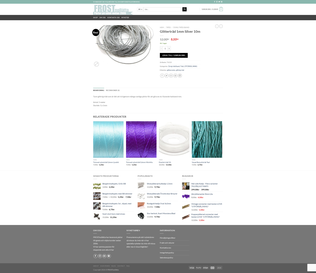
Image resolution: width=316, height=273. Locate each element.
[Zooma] (96, 64)
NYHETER (125, 18)
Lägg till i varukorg (173, 55)
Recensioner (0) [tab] (113, 90)
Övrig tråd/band (181, 27)
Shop (95, 18)
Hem (162, 27)
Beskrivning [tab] (98, 90)
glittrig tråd (180, 70)
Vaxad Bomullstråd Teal (201, 162)
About (96, 266)
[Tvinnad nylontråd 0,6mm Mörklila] (141, 139)
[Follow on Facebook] (214, 2)
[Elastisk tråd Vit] (174, 139)
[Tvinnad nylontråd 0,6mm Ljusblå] (108, 139)
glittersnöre (171, 70)
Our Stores (105, 266)
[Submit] (184, 9)
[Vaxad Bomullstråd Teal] (207, 139)
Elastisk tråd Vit (165, 162)
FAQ (128, 266)
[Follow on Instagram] (217, 2)
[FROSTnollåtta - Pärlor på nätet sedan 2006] (113, 9)
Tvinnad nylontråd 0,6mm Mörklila (139, 162)
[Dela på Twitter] (167, 76)
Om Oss (102, 18)
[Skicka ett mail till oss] (221, 2)
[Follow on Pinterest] (109, 256)
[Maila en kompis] (171, 76)
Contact (121, 266)
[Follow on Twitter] (219, 2)
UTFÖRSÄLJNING (190, 66)
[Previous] (93, 145)
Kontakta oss (113, 18)
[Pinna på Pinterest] (175, 76)
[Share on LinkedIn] (180, 76)
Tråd (168, 27)
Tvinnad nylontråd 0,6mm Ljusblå (106, 162)
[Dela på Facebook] (162, 76)
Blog (113, 266)
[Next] (222, 145)
